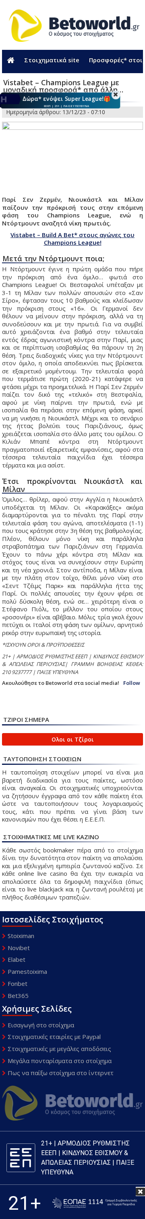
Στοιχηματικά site (51, 60)
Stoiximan (21, 936)
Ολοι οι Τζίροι (73, 739)
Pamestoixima (27, 971)
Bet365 (18, 996)
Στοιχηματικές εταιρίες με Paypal (54, 1037)
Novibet (19, 948)
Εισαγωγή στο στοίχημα (41, 1025)
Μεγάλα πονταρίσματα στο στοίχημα (60, 1061)
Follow (131, 683)
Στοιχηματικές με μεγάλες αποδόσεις (59, 1049)
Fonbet (17, 983)
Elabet (16, 959)
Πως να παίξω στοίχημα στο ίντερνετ (61, 1073)
